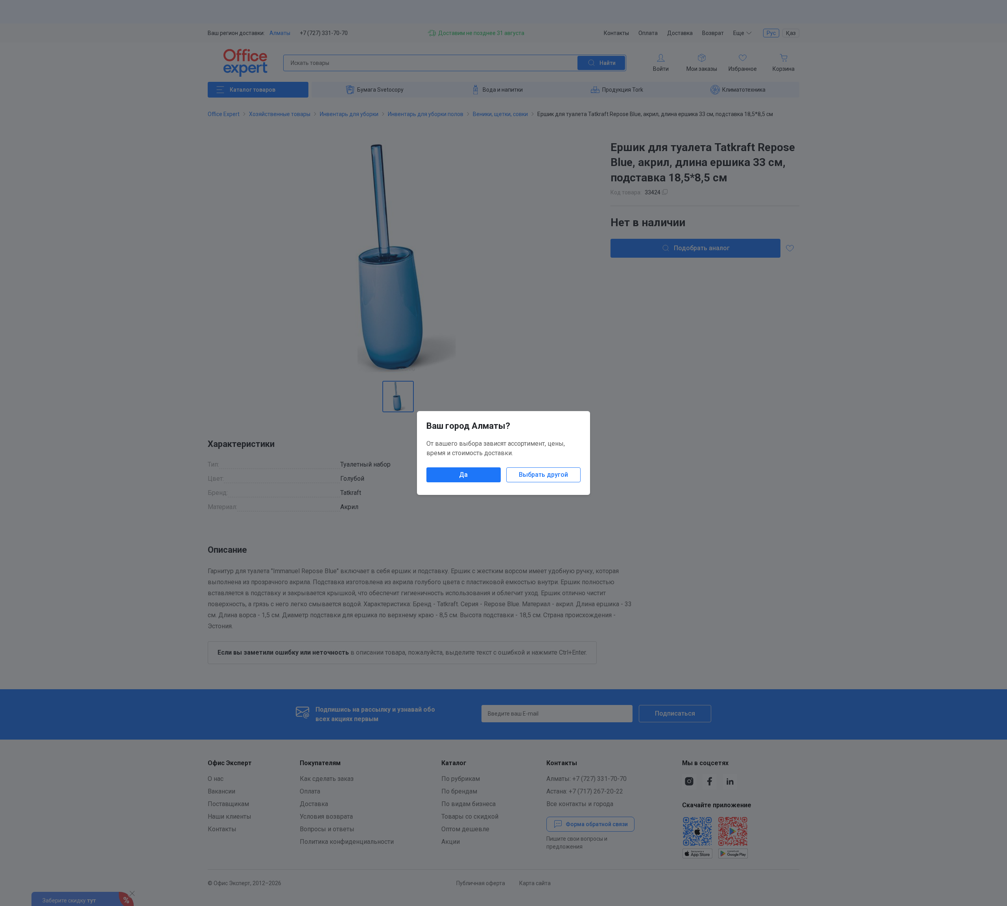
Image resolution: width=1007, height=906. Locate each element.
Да (463, 474)
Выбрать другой (543, 474)
